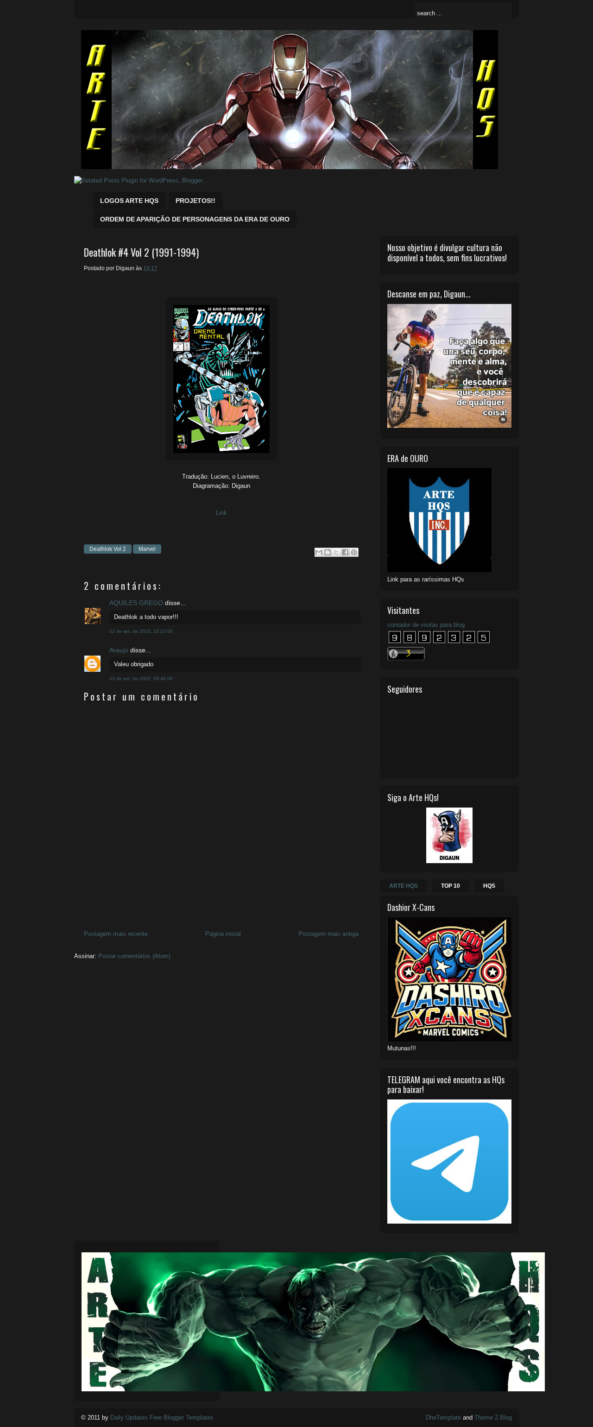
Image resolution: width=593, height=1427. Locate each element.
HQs (489, 886)
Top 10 (450, 886)
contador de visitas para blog (426, 624)
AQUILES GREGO (136, 602)
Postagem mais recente (116, 933)
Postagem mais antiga (328, 933)
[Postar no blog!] (327, 552)
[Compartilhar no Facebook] (345, 552)
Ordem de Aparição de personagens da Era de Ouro (195, 219)
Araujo (118, 650)
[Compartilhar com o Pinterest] (354, 552)
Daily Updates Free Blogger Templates (162, 1417)
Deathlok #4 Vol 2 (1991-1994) (141, 252)
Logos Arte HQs (129, 200)
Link (221, 512)
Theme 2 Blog (493, 1417)
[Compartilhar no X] (336, 552)
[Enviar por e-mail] (318, 552)
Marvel (147, 549)
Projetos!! (195, 200)
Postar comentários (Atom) (134, 956)
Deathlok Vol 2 (107, 549)
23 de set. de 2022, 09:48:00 (141, 678)
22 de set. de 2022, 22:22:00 (141, 631)
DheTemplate (443, 1417)
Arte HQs (403, 886)
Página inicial (223, 933)
